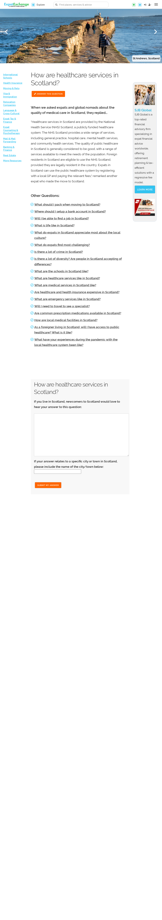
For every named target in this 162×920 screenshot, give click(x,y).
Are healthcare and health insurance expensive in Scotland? (76, 292)
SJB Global (143, 110)
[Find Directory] (134, 5)
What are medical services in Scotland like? (65, 285)
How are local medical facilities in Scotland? (65, 320)
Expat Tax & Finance (9, 120)
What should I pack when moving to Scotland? (67, 204)
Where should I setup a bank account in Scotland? (70, 211)
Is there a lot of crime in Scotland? (58, 251)
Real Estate (9, 155)
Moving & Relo (11, 88)
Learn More (145, 189)
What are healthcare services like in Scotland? (67, 278)
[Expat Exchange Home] (16, 5)
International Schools (10, 76)
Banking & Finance (8, 149)
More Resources (12, 160)
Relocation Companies (9, 104)
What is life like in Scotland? (54, 225)
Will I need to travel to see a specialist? (62, 306)
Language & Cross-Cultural (11, 112)
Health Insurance (12, 83)
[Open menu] (156, 4)
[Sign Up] (149, 5)
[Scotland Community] (140, 5)
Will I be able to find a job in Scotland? (61, 218)
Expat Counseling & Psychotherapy (11, 130)
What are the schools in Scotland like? (61, 271)
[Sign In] (145, 5)
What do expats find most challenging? (62, 245)
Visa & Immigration (10, 95)
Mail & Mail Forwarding (9, 140)
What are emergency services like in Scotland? (67, 299)
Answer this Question (49, 94)
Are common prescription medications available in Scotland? (77, 313)
